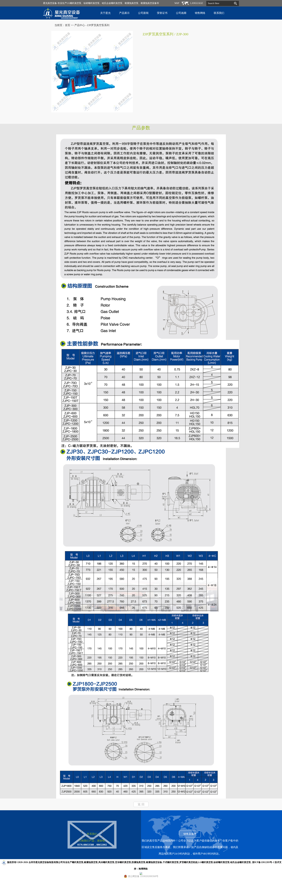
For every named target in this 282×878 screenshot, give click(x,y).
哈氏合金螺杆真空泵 (240, 862)
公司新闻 (143, 13)
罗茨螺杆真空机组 (188, 862)
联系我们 (219, 13)
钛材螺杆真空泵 (222, 862)
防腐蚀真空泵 (138, 862)
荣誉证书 (162, 13)
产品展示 (124, 13)
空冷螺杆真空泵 (123, 862)
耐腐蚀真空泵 (91, 862)
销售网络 (200, 13)
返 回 (141, 804)
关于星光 (105, 13)
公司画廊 (181, 13)
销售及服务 (189, 834)
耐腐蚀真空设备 (154, 862)
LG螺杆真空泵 (205, 862)
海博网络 (143, 869)
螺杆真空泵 (77, 862)
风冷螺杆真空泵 (106, 862)
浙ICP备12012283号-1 (263, 862)
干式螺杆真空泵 (171, 862)
